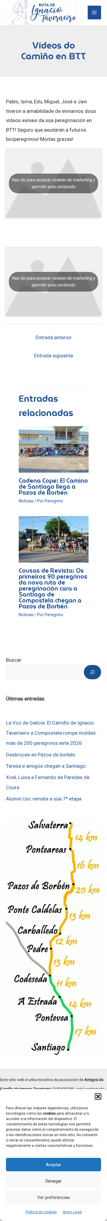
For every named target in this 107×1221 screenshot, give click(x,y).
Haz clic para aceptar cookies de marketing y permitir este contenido (53, 183)
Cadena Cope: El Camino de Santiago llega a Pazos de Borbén (53, 486)
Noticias (26, 501)
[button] (98, 1096)
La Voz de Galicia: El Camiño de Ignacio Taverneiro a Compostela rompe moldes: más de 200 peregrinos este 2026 (51, 733)
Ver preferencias (53, 1197)
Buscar (13, 660)
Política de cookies (41, 1212)
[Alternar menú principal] (94, 12)
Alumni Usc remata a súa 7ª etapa (43, 799)
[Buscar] (92, 672)
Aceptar (53, 1164)
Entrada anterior (54, 337)
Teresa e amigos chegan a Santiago (46, 766)
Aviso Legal (72, 1212)
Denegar (53, 1181)
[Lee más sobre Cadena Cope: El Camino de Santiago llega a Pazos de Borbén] (54, 449)
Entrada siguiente (53, 356)
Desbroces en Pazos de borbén (40, 755)
